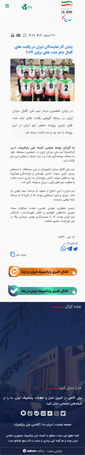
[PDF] (24, 35)
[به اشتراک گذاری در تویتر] (75, 249)
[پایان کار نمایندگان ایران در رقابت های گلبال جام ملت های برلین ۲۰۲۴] (42, 79)
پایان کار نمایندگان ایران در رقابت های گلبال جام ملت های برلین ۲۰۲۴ (43, 49)
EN (30, 7)
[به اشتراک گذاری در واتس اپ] (63, 249)
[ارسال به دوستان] (18, 35)
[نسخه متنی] (12, 35)
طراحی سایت (54, 451)
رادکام (41, 451)
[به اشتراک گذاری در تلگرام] (69, 249)
